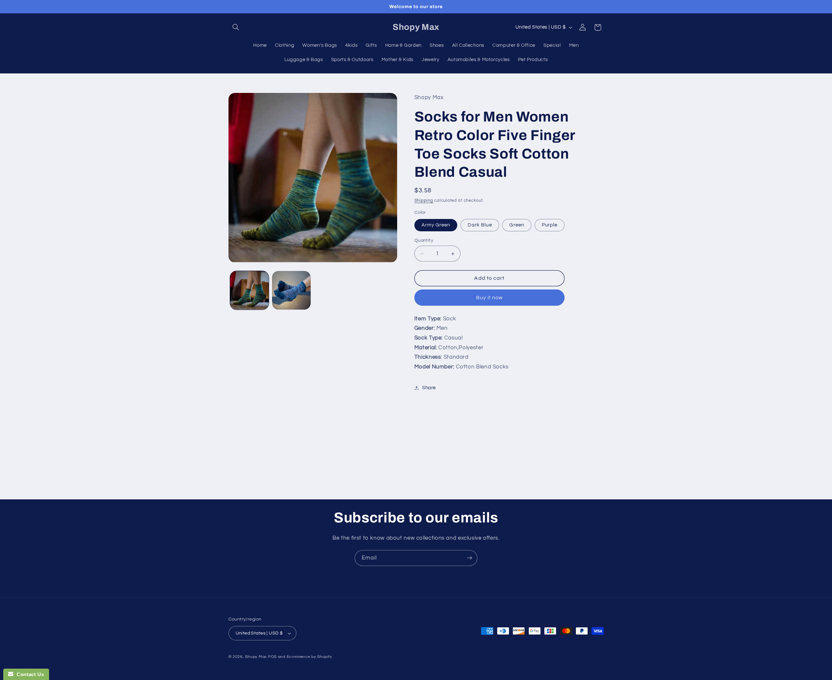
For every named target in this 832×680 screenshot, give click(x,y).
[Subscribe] (469, 558)
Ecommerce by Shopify (309, 657)
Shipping (423, 201)
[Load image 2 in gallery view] (291, 290)
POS (272, 657)
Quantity (423, 240)
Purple (549, 225)
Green (516, 225)
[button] (235, 27)
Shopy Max (256, 657)
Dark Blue (480, 225)
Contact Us (28, 674)
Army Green (436, 225)
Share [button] (429, 387)
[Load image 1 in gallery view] (249, 290)
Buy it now (489, 297)
